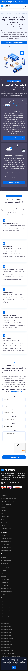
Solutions (3, 510)
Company (14, 416)
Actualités (3, 576)
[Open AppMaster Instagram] (18, 482)
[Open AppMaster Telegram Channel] (5, 482)
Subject (14, 423)
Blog (2, 573)
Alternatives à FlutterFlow (7, 650)
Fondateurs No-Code (6, 588)
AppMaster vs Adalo (5, 601)
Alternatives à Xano (5, 623)
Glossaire (3, 594)
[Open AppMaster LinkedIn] (13, 482)
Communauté (4, 557)
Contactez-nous (5, 544)
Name (14, 396)
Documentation (4, 563)
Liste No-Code (4, 585)
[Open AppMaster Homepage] (14, 470)
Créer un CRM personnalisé (7, 653)
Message (14, 430)
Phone (14, 410)
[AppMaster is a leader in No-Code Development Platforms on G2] (2, 487)
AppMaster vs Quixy (5, 616)
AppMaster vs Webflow (6, 604)
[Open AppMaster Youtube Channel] (15, 482)
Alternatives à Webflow (6, 644)
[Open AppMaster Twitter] (10, 482)
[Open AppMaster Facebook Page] (7, 482)
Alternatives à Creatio (6, 632)
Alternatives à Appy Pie (6, 635)
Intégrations (4, 507)
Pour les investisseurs (6, 547)
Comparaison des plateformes (8, 528)
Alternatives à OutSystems (7, 638)
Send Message (13, 457)
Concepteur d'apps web (6, 504)
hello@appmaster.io (16, 391)
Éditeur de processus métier (7, 501)
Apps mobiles (4, 495)
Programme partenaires (6, 538)
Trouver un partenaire (6, 541)
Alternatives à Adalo (5, 647)
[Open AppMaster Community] (2, 483)
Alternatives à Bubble (6, 626)
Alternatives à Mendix (6, 641)
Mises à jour (4, 522)
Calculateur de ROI (5, 579)
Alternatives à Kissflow (6, 629)
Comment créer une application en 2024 (10, 656)
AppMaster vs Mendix (6, 613)
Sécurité (3, 525)
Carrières (3, 535)
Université (3, 570)
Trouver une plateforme (6, 591)
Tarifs (2, 519)
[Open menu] (25, 6)
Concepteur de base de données (8, 498)
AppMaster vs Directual (6, 610)
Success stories (5, 516)
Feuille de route (4, 582)
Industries (3, 513)
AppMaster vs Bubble (6, 607)
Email (14, 403)
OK (14, 667)
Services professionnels (6, 550)
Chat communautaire (6, 560)
